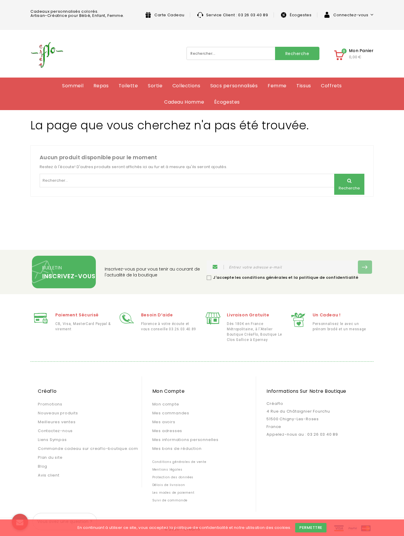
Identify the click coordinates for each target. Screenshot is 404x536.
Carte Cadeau (169, 15)
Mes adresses (167, 431)
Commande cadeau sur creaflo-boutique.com (88, 448)
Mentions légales (167, 469)
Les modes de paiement (173, 492)
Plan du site (50, 457)
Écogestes (300, 15)
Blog (42, 466)
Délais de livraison (168, 485)
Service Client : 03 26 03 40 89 (237, 15)
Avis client (48, 475)
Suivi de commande (170, 500)
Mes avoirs (163, 422)
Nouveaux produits (58, 413)
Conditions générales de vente (179, 462)
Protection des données (173, 477)
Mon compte (165, 404)
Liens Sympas (52, 439)
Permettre (310, 527)
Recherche (297, 54)
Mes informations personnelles (185, 439)
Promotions (50, 404)
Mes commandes (170, 413)
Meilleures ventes (57, 422)
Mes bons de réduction (177, 448)
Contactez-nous (55, 431)
